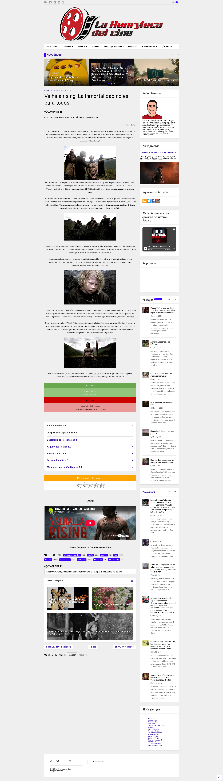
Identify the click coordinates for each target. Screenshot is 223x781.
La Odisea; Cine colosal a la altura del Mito (158, 153)
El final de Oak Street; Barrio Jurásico (155, 80)
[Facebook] (50, 2)
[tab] (90, 425)
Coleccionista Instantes (156, 725)
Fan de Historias (153, 729)
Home (46, 91)
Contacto (168, 47)
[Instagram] (63, 2)
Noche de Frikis (153, 738)
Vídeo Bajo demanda (113, 47)
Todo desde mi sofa (155, 745)
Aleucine (151, 718)
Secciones (66, 47)
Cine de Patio (152, 722)
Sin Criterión (152, 742)
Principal (53, 47)
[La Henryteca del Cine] (111, 41)
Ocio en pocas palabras (156, 740)
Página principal (98, 762)
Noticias (95, 47)
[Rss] (59, 2)
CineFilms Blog (153, 724)
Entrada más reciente (58, 647)
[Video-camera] (45, 2)
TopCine (157, 299)
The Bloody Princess (155, 744)
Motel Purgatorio (153, 734)
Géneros (81, 47)
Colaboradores (148, 47)
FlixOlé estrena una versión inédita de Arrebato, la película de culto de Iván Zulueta (67, 602)
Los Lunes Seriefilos (155, 733)
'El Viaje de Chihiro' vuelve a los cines (112, 604)
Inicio (93, 647)
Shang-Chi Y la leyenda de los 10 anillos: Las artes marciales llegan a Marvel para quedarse (162, 310)
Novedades (58, 91)
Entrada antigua (124, 647)
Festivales (132, 47)
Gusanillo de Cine (154, 731)
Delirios (150, 727)
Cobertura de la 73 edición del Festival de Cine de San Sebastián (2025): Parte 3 (162, 677)
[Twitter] (55, 2)
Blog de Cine (152, 720)
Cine (69, 91)
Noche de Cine (153, 736)
